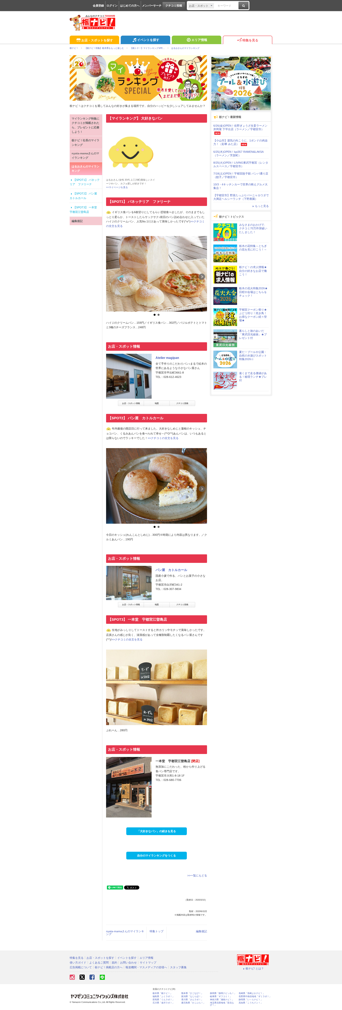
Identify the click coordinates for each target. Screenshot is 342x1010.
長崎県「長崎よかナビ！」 (252, 993)
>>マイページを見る (117, 187)
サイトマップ (148, 962)
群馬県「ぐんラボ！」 (163, 1000)
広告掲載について (81, 967)
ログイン (112, 5)
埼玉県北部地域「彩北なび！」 (222, 1004)
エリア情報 (199, 40)
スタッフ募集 (178, 967)
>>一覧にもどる (197, 875)
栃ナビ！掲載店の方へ (109, 967)
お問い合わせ (128, 962)
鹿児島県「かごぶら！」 (193, 1003)
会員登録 (98, 5)
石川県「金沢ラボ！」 (163, 1003)
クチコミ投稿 (173, 5)
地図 (157, 403)
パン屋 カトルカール (171, 570)
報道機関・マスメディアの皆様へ (146, 967)
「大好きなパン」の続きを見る (156, 831)
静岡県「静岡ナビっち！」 (223, 993)
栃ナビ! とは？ (255, 968)
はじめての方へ (130, 5)
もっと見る (262, 206)
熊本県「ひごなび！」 (192, 993)
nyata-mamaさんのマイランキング (125, 933)
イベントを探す (148, 40)
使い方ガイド (78, 962)
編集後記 (201, 931)
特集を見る (250, 40)
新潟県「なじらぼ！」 (192, 996)
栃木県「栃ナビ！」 (162, 993)
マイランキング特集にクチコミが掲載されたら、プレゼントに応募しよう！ (85, 125)
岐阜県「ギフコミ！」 (221, 996)
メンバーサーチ (152, 5)
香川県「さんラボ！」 (192, 1000)
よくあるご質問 (99, 962)
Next (202, 277)
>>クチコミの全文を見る (163, 438)
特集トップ (156, 931)
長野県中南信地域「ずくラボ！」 (255, 996)
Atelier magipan (167, 357)
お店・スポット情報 (131, 403)
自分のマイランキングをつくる (156, 855)
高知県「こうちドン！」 (251, 1003)
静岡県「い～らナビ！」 (251, 1000)
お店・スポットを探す (97, 40)
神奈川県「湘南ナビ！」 (222, 1000)
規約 (114, 962)
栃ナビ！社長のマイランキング (85, 142)
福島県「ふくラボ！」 (163, 996)
